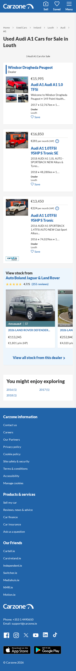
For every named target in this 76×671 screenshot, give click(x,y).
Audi (62, 27)
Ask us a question (14, 531)
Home (6, 27)
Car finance (10, 517)
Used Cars (21, 27)
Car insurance (12, 524)
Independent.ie (12, 565)
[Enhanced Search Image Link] (11, 96)
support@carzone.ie (24, 623)
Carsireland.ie (12, 558)
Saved (57, 9)
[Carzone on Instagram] (16, 637)
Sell (46, 9)
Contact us (10, 425)
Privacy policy (12, 446)
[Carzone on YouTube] (35, 637)
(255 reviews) (40, 284)
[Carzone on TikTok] (55, 637)
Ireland (37, 27)
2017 (42, 389)
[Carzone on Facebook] (6, 637)
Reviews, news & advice (18, 509)
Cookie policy (11, 454)
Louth (51, 27)
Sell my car (10, 502)
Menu (69, 9)
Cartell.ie (9, 551)
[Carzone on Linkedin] (45, 637)
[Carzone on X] (26, 637)
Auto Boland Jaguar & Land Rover (33, 278)
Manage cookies (13, 483)
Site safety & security (16, 461)
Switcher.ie (10, 572)
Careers (8, 432)
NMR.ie (8, 587)
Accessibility (11, 476)
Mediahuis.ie (11, 580)
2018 (9, 395)
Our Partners (11, 439)
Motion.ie (9, 594)
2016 (9, 389)
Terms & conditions (15, 468)
